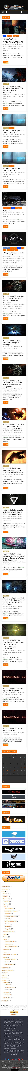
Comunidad (6, 248)
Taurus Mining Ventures (15, 48)
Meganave (19, 260)
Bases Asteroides (9, 941)
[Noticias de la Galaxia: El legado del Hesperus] (14, 671)
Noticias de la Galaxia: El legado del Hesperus (13, 689)
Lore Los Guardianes (10, 921)
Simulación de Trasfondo (9, 954)
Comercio (5, 896)
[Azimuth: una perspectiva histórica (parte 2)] (14, 115)
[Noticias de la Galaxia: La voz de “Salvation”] (14, 711)
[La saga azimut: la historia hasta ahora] (14, 233)
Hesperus (5, 652)
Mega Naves (8, 944)
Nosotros (4, 978)
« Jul (3, 781)
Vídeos (5, 957)
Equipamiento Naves (10, 959)
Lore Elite (9, 36)
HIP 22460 (9, 96)
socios (18, 1062)
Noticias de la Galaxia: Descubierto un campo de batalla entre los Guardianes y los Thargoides (13, 644)
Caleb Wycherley (16, 46)
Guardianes (22, 650)
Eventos (7, 989)
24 (3, 774)
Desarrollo (6, 992)
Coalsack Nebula (10, 306)
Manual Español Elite (8, 931)
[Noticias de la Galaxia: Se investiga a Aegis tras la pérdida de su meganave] (14, 494)
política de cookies (16, 1067)
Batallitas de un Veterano (11, 911)
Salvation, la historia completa (13, 40)
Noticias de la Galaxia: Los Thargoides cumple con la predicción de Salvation (13, 426)
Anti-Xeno (22, 94)
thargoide (16, 136)
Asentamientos (7, 208)
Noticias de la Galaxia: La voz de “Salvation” (13, 729)
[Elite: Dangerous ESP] (14, 5)
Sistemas (7, 926)
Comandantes (5, 886)
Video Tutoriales (9, 964)
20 (14, 770)
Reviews (7, 962)
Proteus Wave (15, 96)
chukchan (11, 258)
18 (7, 770)
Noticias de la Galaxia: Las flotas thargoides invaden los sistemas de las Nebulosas (13, 299)
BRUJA (10, 46)
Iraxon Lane (7, 210)
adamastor (20, 256)
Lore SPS (4, 975)
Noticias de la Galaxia (7, 348)
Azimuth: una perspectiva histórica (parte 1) (13, 169)
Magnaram (15, 94)
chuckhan (5, 174)
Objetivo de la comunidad (8, 608)
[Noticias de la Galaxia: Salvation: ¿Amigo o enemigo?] (14, 325)
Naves (8, 250)
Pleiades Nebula (18, 306)
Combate (5, 893)
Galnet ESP (6, 83)
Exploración (6, 899)
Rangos (5, 952)
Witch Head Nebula (17, 308)
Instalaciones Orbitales (11, 916)
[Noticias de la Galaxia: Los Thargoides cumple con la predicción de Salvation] (14, 409)
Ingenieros (6, 904)
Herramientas (5, 967)
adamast (19, 172)
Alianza (4, 518)
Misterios (7, 923)
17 (3, 770)
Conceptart (8, 995)
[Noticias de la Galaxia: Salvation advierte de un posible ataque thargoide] (14, 451)
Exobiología (5, 889)
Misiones (5, 937)
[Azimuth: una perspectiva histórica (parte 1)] (14, 153)
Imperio (14, 518)
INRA (22, 46)
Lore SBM (4, 972)
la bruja (17, 214)
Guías (3, 891)
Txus (15, 44)
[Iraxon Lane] (14, 193)
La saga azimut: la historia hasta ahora (13, 253)
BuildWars (7, 984)
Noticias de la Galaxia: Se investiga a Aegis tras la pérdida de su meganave (13, 512)
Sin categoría (5, 1000)
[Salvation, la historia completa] (14, 21)
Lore (5, 36)
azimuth (4, 96)
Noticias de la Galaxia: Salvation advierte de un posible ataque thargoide (13, 470)
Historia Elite (13, 248)
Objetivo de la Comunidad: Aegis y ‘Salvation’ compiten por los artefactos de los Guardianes (14, 601)
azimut (7, 258)
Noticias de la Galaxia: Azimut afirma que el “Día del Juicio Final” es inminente (13, 89)
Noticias (12, 128)
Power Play (6, 949)
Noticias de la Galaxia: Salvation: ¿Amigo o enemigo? (12, 342)
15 (21, 767)
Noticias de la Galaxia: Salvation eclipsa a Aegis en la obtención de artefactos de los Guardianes (14, 557)
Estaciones (8, 913)
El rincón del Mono (9, 987)
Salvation (8, 48)
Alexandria (22, 134)
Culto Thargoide (17, 258)
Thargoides (15, 36)
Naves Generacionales (11, 946)
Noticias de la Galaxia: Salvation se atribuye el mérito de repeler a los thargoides (12, 383)
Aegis (18, 134)
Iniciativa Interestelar (7, 970)
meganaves (5, 262)
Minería (5, 934)
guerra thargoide (9, 214)
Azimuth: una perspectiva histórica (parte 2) (13, 131)
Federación (5, 103)
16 (24, 767)
